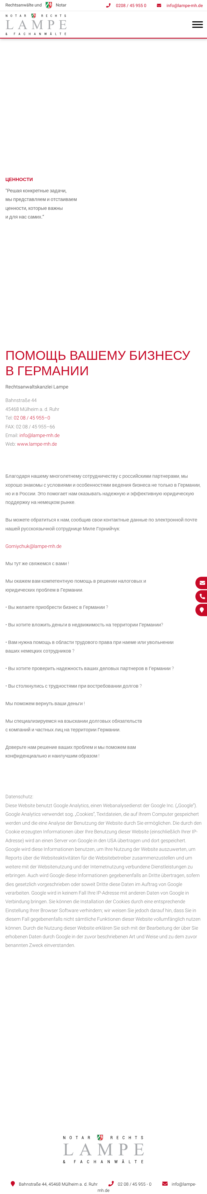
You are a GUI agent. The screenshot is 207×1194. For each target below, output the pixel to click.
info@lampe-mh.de (185, 5)
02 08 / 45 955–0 (32, 418)
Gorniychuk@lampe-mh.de (33, 546)
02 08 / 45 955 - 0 (134, 1184)
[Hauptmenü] (197, 25)
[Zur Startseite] (36, 33)
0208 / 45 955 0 (131, 5)
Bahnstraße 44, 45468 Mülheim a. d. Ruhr (58, 1184)
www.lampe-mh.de (37, 444)
